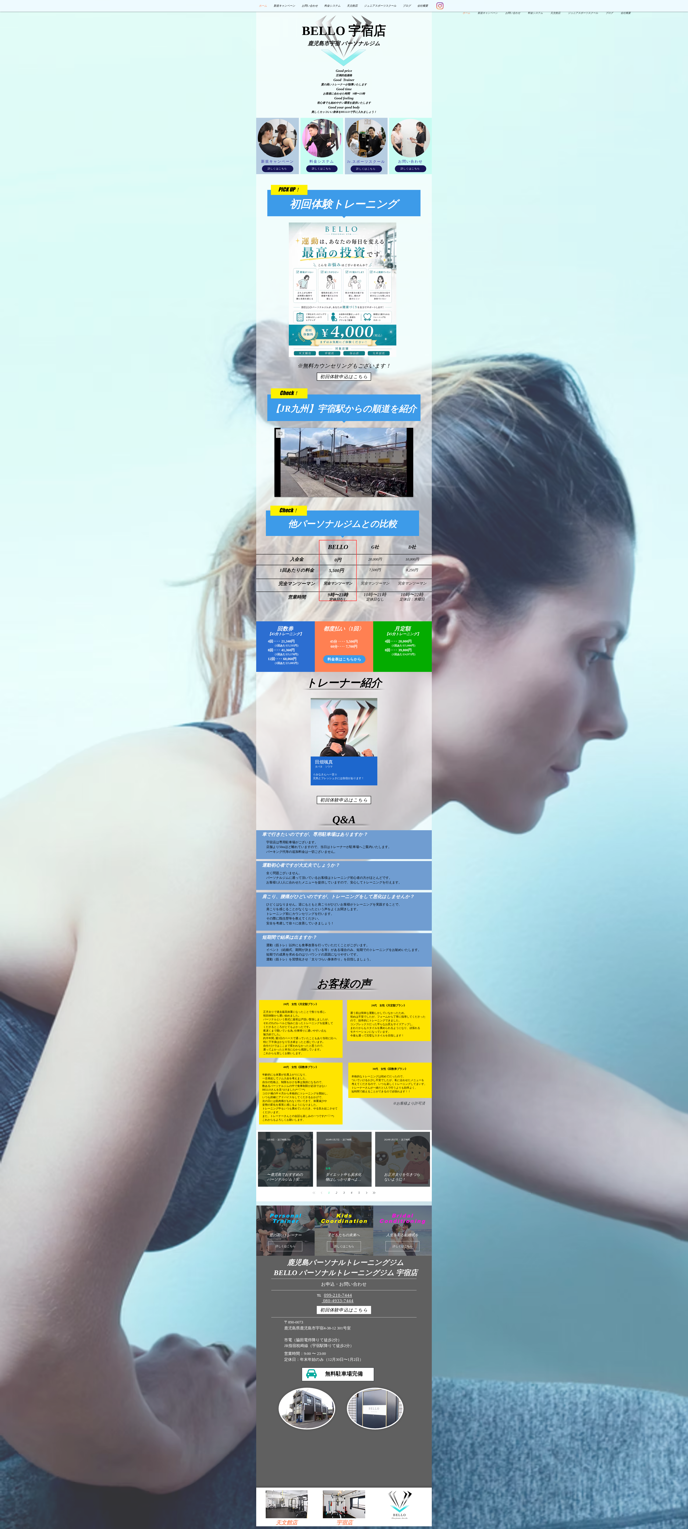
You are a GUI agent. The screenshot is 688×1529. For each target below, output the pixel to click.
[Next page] (366, 1193)
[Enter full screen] (408, 492)
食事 (328, 1168)
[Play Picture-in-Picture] (402, 492)
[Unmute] (285, 492)
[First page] (314, 1193)
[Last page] (374, 1193)
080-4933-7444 (338, 1300)
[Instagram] (439, 5)
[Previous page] (321, 1193)
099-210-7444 (338, 1295)
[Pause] (279, 492)
